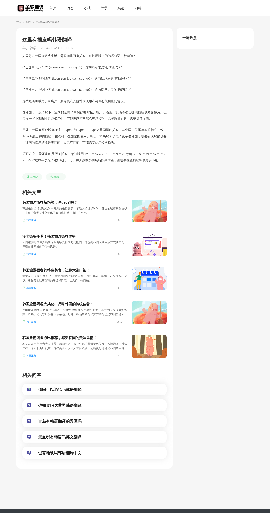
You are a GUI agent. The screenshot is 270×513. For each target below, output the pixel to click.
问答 (138, 8)
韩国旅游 (32, 176)
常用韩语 (55, 176)
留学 (104, 8)
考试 (87, 8)
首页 (53, 8)
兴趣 (121, 8)
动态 (70, 8)
